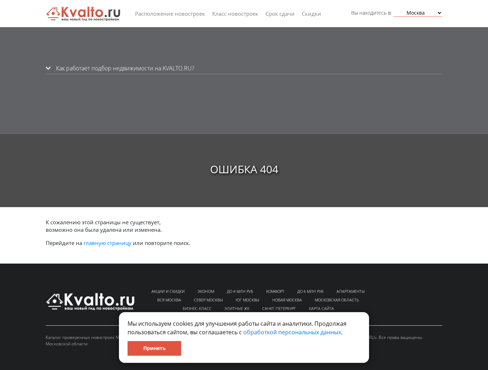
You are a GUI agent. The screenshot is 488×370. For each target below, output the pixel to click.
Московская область (337, 299)
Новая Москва (287, 299)
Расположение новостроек (170, 13)
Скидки (311, 13)
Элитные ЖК (236, 308)
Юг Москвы (247, 299)
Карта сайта (321, 308)
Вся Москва (169, 299)
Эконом (206, 291)
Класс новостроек (235, 13)
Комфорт (275, 291)
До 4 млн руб (240, 291)
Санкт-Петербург (279, 308)
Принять (154, 348)
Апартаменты (351, 291)
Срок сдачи (280, 13)
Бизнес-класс (197, 308)
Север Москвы (208, 299)
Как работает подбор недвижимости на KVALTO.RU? (124, 68)
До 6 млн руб (310, 291)
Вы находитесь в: (371, 12)
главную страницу (107, 242)
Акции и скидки (168, 291)
